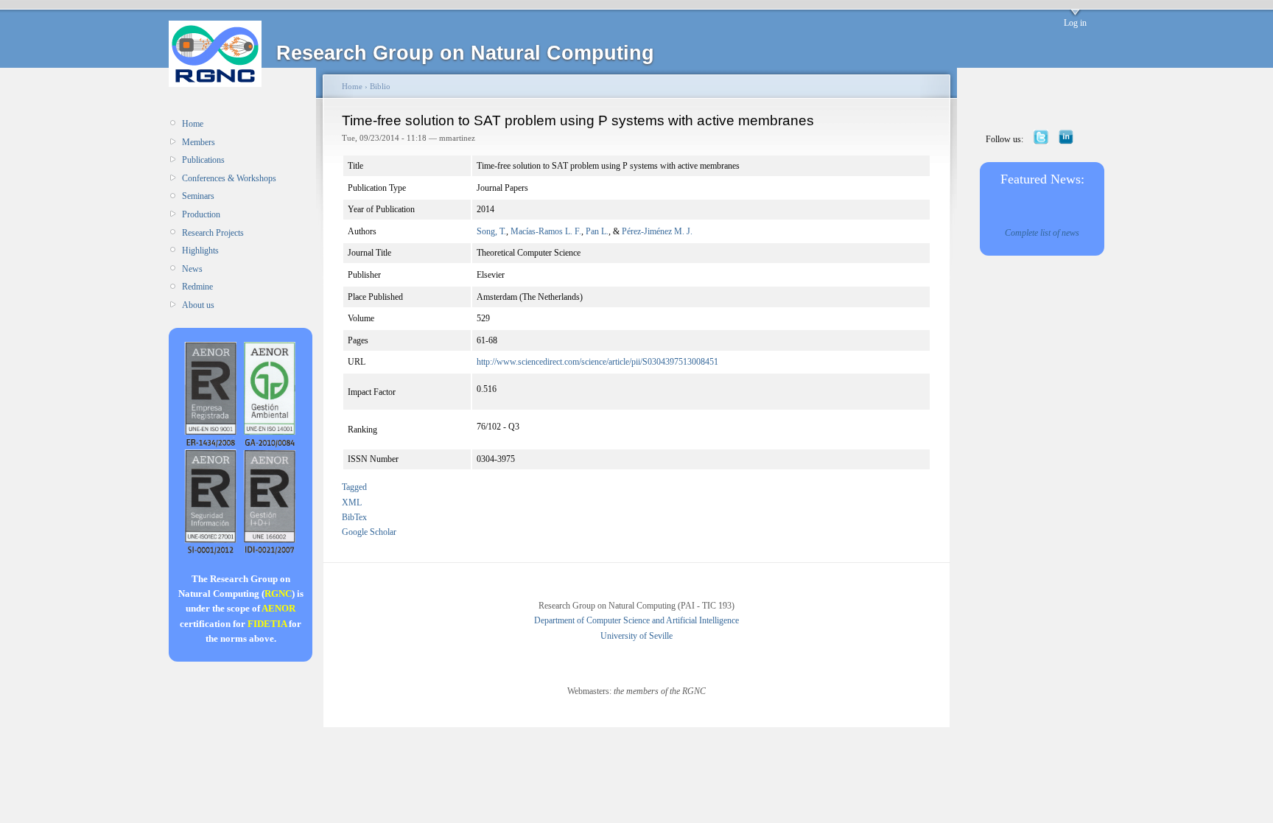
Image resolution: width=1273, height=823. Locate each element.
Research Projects (213, 233)
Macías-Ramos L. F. (546, 231)
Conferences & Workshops (229, 178)
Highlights (200, 250)
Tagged (354, 487)
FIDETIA (267, 623)
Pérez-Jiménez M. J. (657, 231)
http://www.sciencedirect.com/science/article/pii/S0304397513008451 (597, 362)
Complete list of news (1042, 233)
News (192, 269)
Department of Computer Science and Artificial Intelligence (636, 620)
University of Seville (636, 636)
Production (201, 214)
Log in (1075, 23)
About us (198, 305)
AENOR (278, 608)
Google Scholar (369, 532)
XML (352, 502)
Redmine (197, 286)
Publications (203, 160)
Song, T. (491, 231)
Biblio (380, 86)
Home (192, 124)
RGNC (278, 593)
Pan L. (597, 231)
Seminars (198, 196)
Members (198, 142)
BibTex (354, 517)
